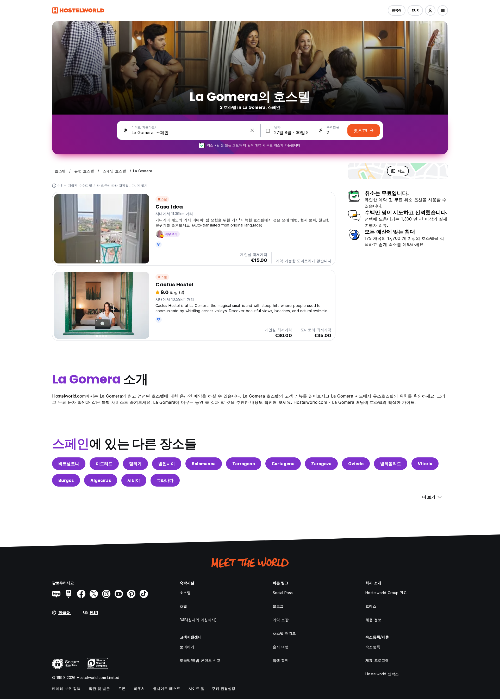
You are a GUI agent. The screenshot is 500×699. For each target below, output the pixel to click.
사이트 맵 (197, 688)
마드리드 (104, 463)
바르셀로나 (68, 463)
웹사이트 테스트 (166, 688)
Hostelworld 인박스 (382, 674)
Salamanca (204, 463)
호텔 (183, 606)
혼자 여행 (281, 647)
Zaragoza (321, 463)
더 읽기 (142, 185)
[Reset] (252, 130)
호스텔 (162, 199)
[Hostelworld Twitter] (94, 594)
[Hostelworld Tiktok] (144, 594)
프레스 (370, 606)
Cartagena (283, 463)
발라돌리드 (390, 463)
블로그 (278, 606)
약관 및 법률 (99, 688)
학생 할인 (281, 660)
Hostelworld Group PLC (386, 592)
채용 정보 (373, 620)
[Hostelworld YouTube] (119, 594)
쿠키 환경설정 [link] (223, 688)
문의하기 (187, 647)
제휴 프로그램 (377, 660)
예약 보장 (281, 620)
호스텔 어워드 (284, 633)
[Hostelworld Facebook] (81, 594)
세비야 (134, 480)
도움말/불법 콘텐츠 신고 (200, 660)
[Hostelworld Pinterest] (131, 594)
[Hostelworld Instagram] (106, 594)
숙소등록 (372, 647)
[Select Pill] (430, 10)
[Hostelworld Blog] (56, 594)
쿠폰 (122, 688)
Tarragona (243, 463)
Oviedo (356, 463)
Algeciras (100, 480)
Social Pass (283, 592)
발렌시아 (166, 463)
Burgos (66, 480)
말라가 (135, 463)
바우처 (139, 688)
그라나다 (165, 480)
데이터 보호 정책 (66, 688)
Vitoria (425, 463)
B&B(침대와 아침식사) (198, 620)
